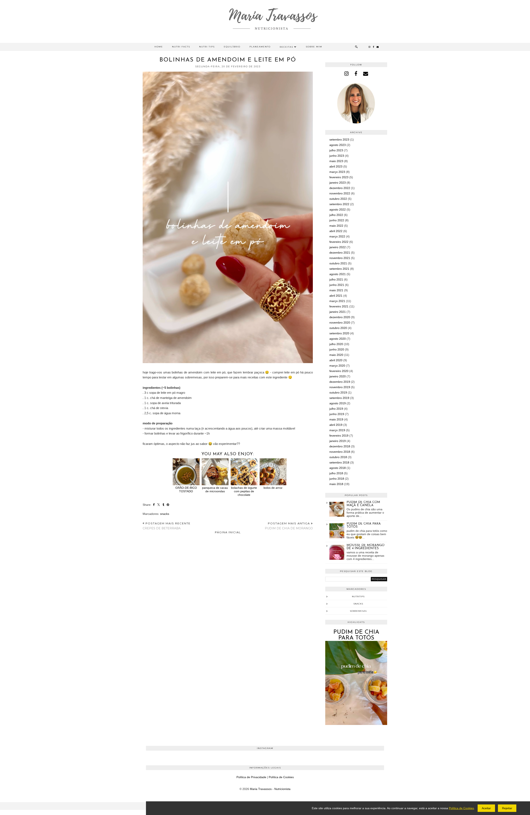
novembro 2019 (339, 387)
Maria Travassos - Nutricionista (270, 789)
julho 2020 (336, 344)
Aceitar (486, 808)
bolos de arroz (273, 487)
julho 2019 (336, 408)
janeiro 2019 (337, 441)
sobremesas (358, 611)
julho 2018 (336, 473)
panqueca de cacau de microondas (215, 489)
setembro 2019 (339, 398)
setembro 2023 (339, 139)
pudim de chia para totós (356, 635)
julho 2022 (336, 215)
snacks (164, 513)
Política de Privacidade (251, 777)
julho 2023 (336, 150)
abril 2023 (335, 166)
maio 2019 (336, 419)
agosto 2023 (337, 145)
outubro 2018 (338, 457)
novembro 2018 (339, 451)
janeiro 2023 (337, 182)
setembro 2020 (339, 333)
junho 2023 (336, 155)
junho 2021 (336, 285)
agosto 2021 (337, 274)
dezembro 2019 (339, 381)
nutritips (358, 596)
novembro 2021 (339, 258)
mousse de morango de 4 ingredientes (365, 547)
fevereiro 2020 (338, 371)
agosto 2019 (337, 403)
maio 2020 (336, 354)
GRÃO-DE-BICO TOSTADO (186, 489)
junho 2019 (336, 414)
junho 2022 (336, 220)
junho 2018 (336, 478)
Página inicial (228, 532)
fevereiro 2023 (338, 177)
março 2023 (337, 171)
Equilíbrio (232, 46)
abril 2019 (335, 424)
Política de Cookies (281, 777)
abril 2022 (335, 231)
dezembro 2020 (339, 317)
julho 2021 (336, 279)
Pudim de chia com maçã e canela (363, 504)
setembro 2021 (339, 268)
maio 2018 (336, 484)
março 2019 (337, 430)
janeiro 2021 (337, 311)
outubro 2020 (338, 328)
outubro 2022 (338, 198)
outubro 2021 (338, 263)
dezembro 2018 (339, 446)
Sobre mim (314, 46)
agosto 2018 (337, 467)
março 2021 (337, 301)
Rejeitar (507, 808)
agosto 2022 (337, 209)
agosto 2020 (337, 338)
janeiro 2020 (337, 376)
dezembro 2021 (339, 252)
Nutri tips (207, 46)
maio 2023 (336, 161)
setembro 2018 (339, 462)
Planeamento (260, 46)
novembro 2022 (339, 193)
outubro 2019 (338, 392)
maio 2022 (336, 225)
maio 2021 (336, 290)
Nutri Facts (181, 46)
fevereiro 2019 (338, 435)
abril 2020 (335, 360)
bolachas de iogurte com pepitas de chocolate (244, 491)
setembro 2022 (339, 204)
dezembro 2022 (339, 188)
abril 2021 (335, 295)
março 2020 (337, 365)
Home (158, 46)
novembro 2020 (339, 322)
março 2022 (337, 236)
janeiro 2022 (337, 247)
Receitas (286, 47)
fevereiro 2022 (338, 241)
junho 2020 (336, 349)
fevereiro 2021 (338, 306)
